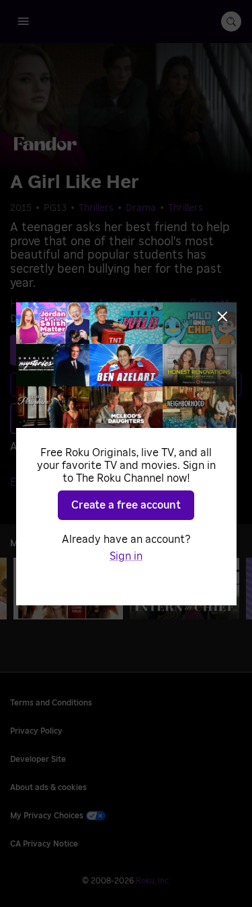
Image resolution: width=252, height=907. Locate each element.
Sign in (126, 556)
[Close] (222, 316)
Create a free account (126, 505)
